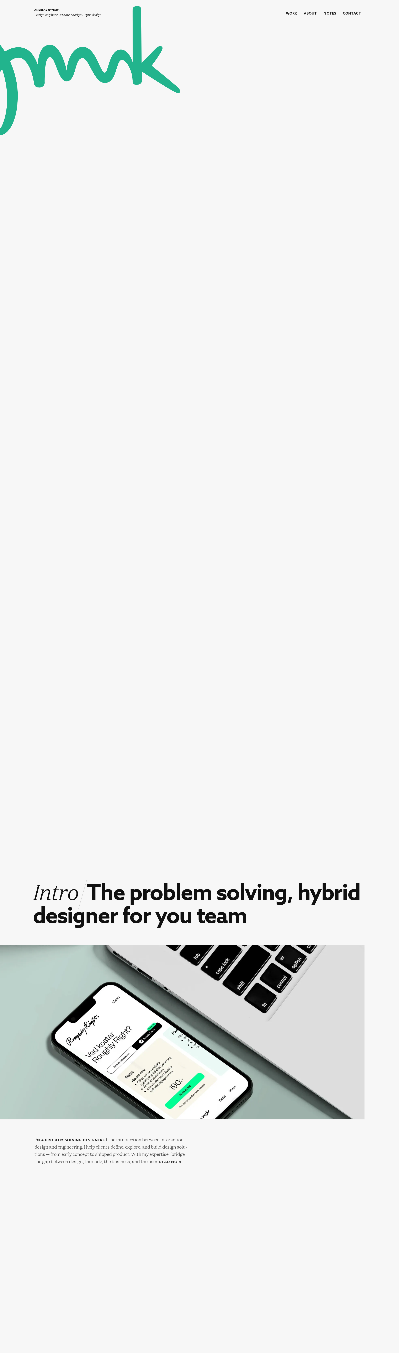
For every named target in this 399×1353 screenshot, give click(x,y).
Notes (330, 13)
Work (291, 13)
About (310, 13)
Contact (352, 13)
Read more (170, 1162)
